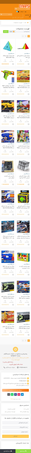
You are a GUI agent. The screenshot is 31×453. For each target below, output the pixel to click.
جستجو (5, 31)
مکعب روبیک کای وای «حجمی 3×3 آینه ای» (24, 177)
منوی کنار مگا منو (17, 18)
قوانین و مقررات (11, 409)
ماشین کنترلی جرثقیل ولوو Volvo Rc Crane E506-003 (7, 298)
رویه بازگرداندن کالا (24, 412)
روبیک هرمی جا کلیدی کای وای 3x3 (23, 56)
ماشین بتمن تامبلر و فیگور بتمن (9, 177)
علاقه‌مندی (27, 61)
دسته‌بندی (7, 451)
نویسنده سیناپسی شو (10, 412)
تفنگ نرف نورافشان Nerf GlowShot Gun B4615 (8, 86)
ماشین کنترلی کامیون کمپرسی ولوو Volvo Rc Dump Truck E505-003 (24, 328)
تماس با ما (26, 409)
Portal (12, 399)
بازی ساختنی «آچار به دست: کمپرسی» (24, 267)
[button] (23, 64)
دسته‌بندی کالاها (28, 15)
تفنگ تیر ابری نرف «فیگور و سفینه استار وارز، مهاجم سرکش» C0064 (23, 238)
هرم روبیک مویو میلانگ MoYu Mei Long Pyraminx (8, 57)
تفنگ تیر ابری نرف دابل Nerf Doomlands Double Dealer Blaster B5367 (23, 117)
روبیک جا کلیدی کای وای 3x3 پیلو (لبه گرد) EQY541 (23, 207)
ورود (25, 11)
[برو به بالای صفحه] (8, 394)
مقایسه (20, 61)
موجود (11, 31)
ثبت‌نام (22, 11)
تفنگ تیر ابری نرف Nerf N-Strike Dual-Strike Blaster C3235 (8, 268)
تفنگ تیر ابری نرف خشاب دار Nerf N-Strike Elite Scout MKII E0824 (8, 147)
